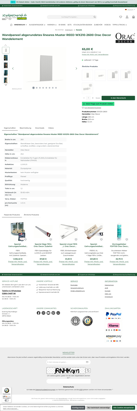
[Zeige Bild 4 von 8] (43, 88)
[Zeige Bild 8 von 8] (56, 88)
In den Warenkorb (118, 98)
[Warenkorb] (133, 17)
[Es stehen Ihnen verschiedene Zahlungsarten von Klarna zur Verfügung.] (113, 327)
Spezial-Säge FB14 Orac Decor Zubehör (43, 245)
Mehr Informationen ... (10, 409)
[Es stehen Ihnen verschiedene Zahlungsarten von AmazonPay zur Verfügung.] (113, 338)
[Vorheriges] (13, 68)
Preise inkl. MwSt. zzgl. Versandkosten (95, 54)
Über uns (108, 294)
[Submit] (87, 362)
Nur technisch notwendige (99, 408)
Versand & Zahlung (77, 288)
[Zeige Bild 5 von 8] (46, 88)
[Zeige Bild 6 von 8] (49, 88)
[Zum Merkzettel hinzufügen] (25, 240)
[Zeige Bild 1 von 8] (33, 88)
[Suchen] (94, 17)
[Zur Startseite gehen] (14, 17)
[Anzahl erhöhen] (93, 98)
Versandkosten (62, 398)
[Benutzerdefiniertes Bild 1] (88, 321)
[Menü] (10, 388)
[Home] (11, 24)
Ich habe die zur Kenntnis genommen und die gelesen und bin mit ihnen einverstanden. (70, 390)
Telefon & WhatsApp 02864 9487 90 (11, 292)
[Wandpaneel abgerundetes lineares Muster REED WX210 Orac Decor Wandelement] (87, 75)
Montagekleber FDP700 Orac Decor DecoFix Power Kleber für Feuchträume (119, 245)
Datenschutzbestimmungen (45, 390)
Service (74, 281)
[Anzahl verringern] (84, 98)
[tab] (10, 128)
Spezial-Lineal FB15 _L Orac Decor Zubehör (68, 245)
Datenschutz (109, 285)
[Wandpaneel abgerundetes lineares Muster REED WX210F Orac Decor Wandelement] (100, 75)
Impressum (109, 297)
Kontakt (107, 291)
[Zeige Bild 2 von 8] (37, 88)
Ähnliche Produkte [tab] (31, 215)
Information (111, 281)
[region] (40, 68)
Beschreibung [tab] (25, 128)
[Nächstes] (76, 68)
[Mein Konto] (127, 17)
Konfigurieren (78, 408)
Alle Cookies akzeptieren (123, 408)
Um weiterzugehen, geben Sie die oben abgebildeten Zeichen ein (68, 377)
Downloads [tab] (39, 128)
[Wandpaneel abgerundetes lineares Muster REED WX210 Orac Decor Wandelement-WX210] (44, 68)
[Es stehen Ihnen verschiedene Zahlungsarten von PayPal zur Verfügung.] (113, 316)
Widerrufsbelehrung (78, 291)
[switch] (7, 400)
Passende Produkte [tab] (12, 215)
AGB (106, 288)
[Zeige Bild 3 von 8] (40, 88)
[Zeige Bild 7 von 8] (53, 88)
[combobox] (69, 17)
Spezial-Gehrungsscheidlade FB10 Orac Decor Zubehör (17, 245)
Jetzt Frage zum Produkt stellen (99, 104)
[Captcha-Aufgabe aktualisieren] (88, 370)
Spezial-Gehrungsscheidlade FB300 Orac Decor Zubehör (93, 245)
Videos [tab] (51, 128)
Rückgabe (74, 285)
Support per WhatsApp (87, 5)
